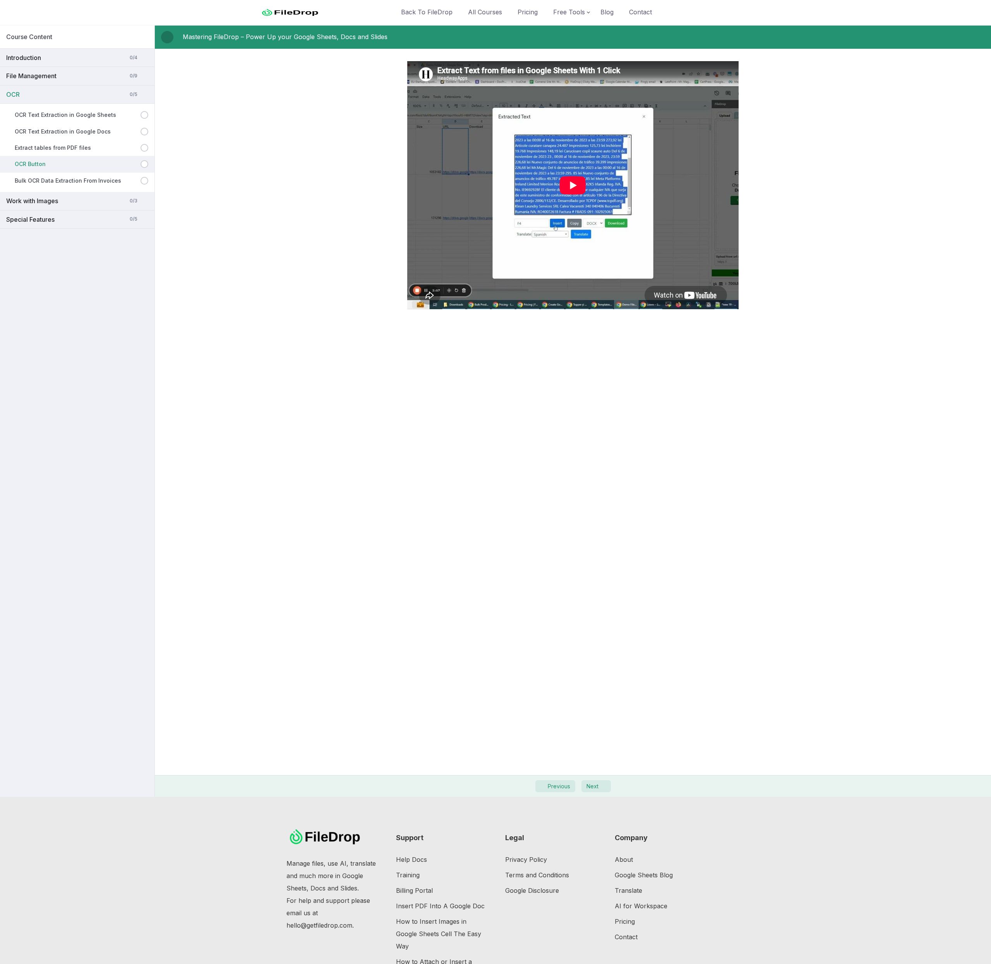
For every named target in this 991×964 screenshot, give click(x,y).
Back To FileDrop (427, 12)
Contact (640, 12)
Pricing (528, 12)
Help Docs (411, 859)
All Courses (485, 12)
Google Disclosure (532, 890)
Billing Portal (414, 890)
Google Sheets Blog (644, 875)
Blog (607, 12)
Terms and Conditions (537, 875)
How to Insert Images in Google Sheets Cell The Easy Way (438, 934)
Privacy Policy (526, 859)
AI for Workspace (641, 906)
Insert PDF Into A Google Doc (440, 906)
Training (408, 875)
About (624, 859)
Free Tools (569, 12)
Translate (628, 890)
